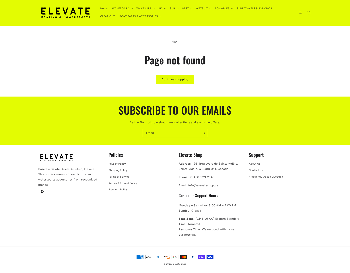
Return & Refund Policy (122, 183)
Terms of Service (119, 176)
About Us (254, 163)
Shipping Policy (118, 170)
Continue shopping (175, 79)
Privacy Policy (117, 163)
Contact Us (256, 170)
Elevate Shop (179, 264)
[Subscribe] (204, 133)
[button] (122, 8)
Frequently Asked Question (266, 176)
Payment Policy (118, 189)
